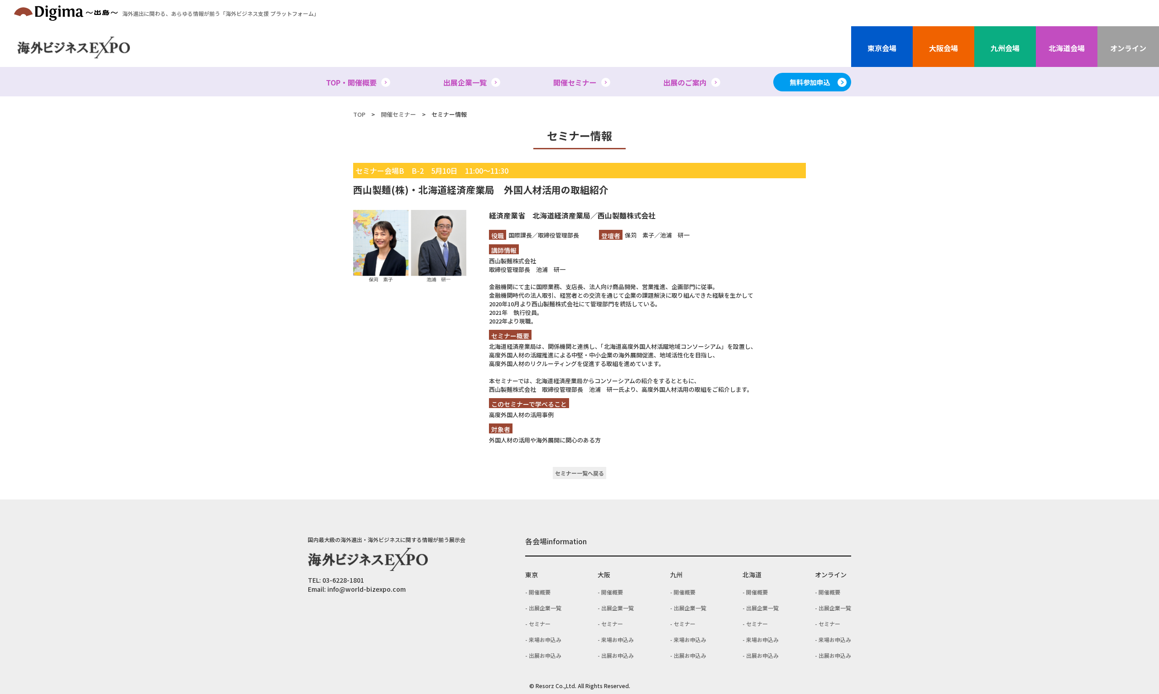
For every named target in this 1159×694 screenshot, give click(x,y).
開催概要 (540, 592)
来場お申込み (545, 639)
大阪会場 (943, 48)
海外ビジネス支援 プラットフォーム (220, 13)
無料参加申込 (810, 82)
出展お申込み (545, 655)
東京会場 (881, 48)
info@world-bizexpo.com (366, 589)
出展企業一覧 (465, 82)
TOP (359, 114)
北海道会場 (1067, 48)
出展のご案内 (685, 82)
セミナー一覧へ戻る (579, 473)
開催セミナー (575, 82)
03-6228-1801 (343, 580)
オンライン (1128, 48)
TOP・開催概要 (351, 82)
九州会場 (1005, 48)
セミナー (540, 623)
